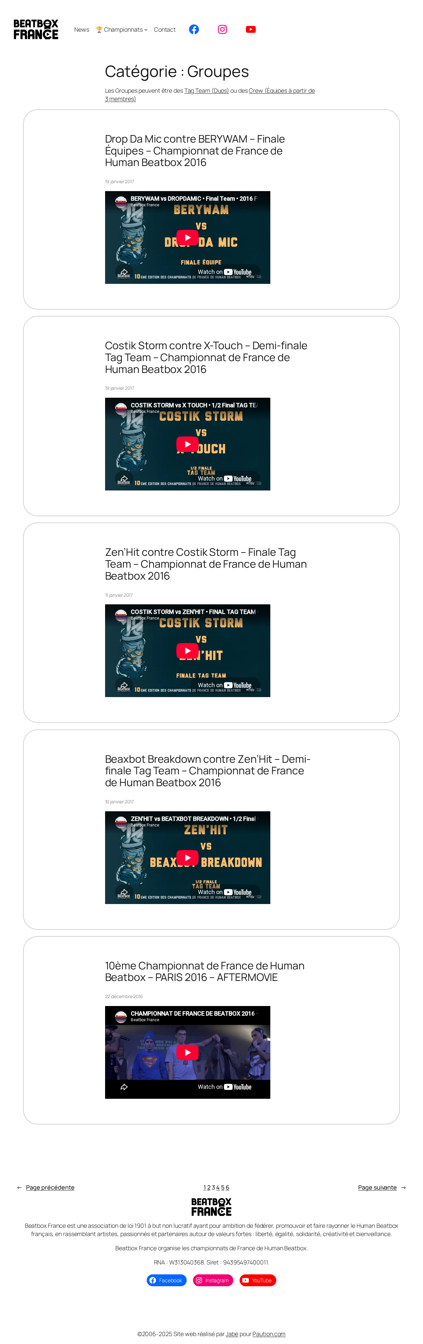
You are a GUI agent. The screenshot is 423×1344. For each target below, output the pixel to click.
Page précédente (45, 1187)
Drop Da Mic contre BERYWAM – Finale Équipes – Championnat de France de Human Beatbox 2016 (195, 150)
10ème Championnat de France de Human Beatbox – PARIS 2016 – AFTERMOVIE (205, 971)
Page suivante (382, 1187)
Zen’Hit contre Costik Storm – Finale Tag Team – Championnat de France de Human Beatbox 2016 (206, 564)
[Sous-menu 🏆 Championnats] (146, 29)
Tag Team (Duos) (206, 90)
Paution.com (269, 1334)
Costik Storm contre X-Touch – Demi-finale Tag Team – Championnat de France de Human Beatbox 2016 (206, 357)
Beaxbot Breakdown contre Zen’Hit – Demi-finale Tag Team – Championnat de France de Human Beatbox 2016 (208, 771)
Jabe (232, 1334)
